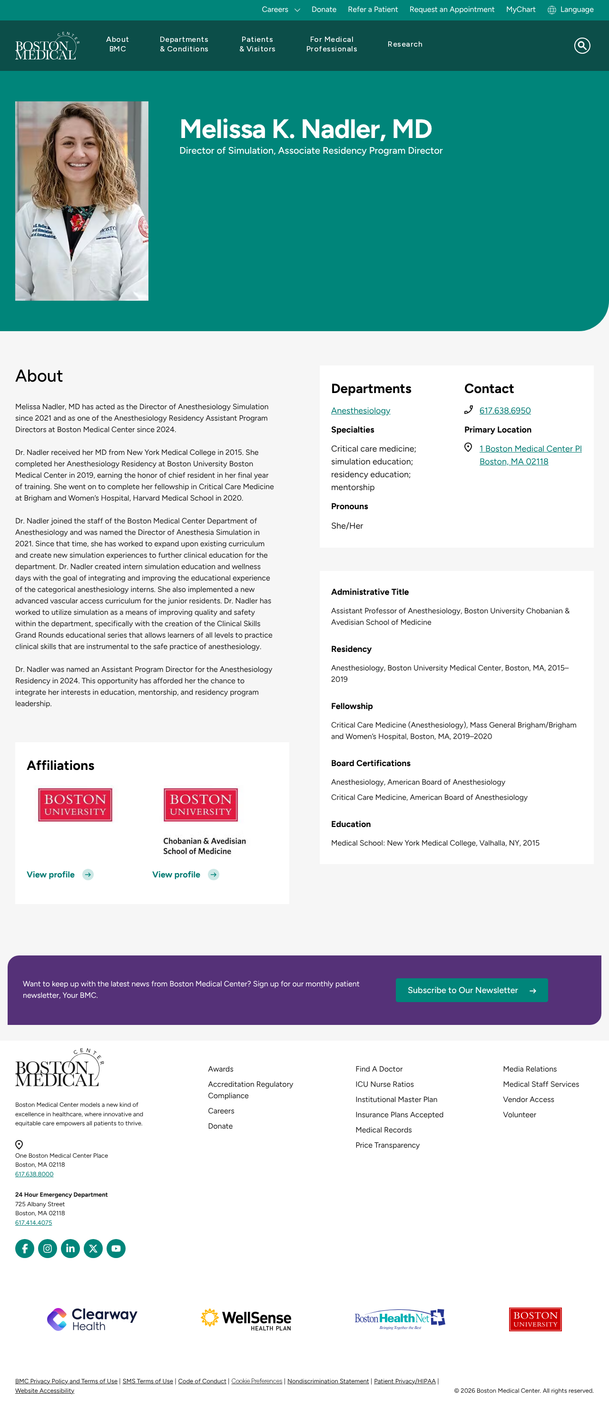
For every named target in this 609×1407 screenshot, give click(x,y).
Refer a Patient (373, 9)
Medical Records (383, 1129)
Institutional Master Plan (396, 1099)
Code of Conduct (202, 1381)
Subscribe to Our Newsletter (463, 990)
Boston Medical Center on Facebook (24, 1248)
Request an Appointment (452, 9)
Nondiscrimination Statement (328, 1381)
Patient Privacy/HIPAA (405, 1381)
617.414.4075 (33, 1223)
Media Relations (530, 1068)
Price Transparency (387, 1145)
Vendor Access (528, 1099)
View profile (51, 874)
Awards (220, 1068)
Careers (221, 1110)
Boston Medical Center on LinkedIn (70, 1248)
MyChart (521, 9)
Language (577, 9)
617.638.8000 (34, 1174)
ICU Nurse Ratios (384, 1084)
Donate (324, 9)
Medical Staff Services (541, 1084)
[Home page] (59, 1084)
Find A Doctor (379, 1068)
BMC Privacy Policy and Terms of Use (66, 1381)
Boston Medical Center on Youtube (116, 1248)
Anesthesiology (361, 410)
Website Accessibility (44, 1391)
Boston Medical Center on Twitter (93, 1248)
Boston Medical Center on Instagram (47, 1248)
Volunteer (519, 1114)
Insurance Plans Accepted (399, 1114)
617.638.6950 (505, 410)
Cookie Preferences (256, 1381)
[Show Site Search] (582, 45)
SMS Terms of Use (148, 1381)
